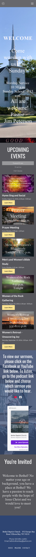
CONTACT (26, 548)
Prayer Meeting (10, 227)
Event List (18, 167)
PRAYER (18, 548)
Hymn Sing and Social (13, 195)
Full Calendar (18, 171)
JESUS (10, 548)
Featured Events (18, 163)
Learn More (8, 203)
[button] (32, 3)
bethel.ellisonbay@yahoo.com (20, 541)
